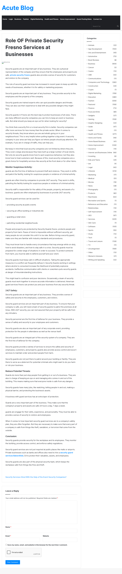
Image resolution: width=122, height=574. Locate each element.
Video (90, 252)
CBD (90, 75)
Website (46, 536)
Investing (91, 156)
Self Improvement (95, 212)
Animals (91, 45)
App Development (95, 49)
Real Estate (92, 197)
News (90, 186)
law (89, 164)
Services (91, 219)
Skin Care (92, 223)
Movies (91, 182)
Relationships (93, 208)
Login (11, 19)
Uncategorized (93, 249)
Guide (90, 127)
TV (89, 245)
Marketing (92, 175)
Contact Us (97, 19)
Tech (90, 238)
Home (5, 19)
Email (8, 536)
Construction (93, 86)
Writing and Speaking (96, 260)
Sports (90, 230)
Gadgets (91, 115)
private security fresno (20, 75)
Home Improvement (67, 19)
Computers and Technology (98, 82)
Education (92, 97)
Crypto (91, 90)
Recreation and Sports (96, 201)
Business (18, 19)
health (90, 130)
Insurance (92, 149)
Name (8, 527)
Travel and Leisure (95, 241)
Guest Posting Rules (84, 19)
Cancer (91, 67)
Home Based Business (96, 141)
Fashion (26, 19)
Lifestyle (91, 171)
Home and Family (95, 138)
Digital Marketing (36, 19)
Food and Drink (94, 112)
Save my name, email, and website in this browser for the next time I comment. (37, 545)
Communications (94, 78)
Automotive (92, 56)
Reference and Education (98, 204)
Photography (93, 189)
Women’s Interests (95, 256)
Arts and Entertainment (97, 53)
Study (90, 234)
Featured (91, 104)
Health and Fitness (51, 19)
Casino (91, 71)
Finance (91, 108)
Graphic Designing (95, 123)
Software (91, 226)
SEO (90, 215)
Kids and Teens (94, 160)
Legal (90, 167)
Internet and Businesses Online (100, 152)
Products (91, 193)
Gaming (91, 119)
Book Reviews (93, 60)
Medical (91, 178)
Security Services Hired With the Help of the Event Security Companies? (35, 477)
